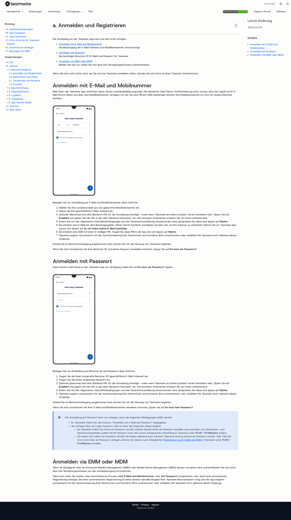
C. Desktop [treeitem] (13, 106)
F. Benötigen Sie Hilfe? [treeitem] (18, 51)
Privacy (145, 504)
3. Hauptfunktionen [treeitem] (19, 91)
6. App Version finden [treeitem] (20, 102)
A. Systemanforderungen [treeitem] (20, 29)
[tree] (24, 40)
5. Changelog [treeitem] (16, 98)
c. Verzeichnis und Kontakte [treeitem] (25, 80)
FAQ (90, 11)
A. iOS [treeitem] (10, 62)
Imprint (155, 504)
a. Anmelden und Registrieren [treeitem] (26, 73)
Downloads (54, 11)
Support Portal (262, 11)
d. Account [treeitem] (16, 84)
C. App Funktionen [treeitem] (16, 36)
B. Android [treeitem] (12, 66)
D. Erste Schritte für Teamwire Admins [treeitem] (23, 42)
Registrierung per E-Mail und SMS (182, 439)
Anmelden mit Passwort (72, 52)
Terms (135, 504)
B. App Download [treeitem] (16, 32)
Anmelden (269, 3)
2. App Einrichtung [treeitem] (18, 87)
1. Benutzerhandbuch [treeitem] (20, 69)
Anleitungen (35, 11)
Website (281, 11)
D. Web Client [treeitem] (14, 109)
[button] (46, 259)
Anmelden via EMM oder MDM (75, 61)
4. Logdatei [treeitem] (15, 95)
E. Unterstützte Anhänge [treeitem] (20, 47)
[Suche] (281, 4)
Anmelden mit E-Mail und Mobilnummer (80, 44)
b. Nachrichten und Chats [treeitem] (24, 77)
